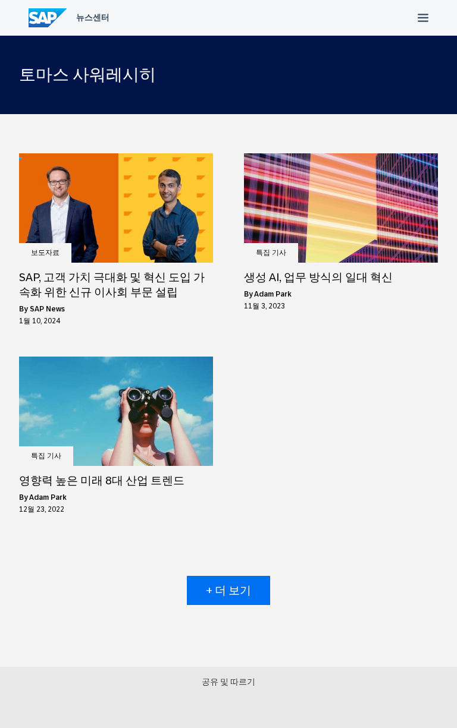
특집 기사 (271, 252)
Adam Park (273, 294)
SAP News (47, 309)
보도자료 (45, 252)
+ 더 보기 (228, 590)
